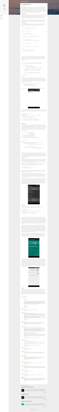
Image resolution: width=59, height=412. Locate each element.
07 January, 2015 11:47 (26, 310)
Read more (45, 392)
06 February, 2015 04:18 (26, 324)
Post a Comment (24, 382)
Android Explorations (25, 1)
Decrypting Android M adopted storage (26, 401)
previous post (26, 159)
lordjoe (24, 377)
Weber (24, 355)
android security (24, 296)
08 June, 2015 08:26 (26, 359)
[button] (21, 296)
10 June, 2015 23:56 (26, 363)
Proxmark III (35, 265)
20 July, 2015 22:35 (26, 368)
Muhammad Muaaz (26, 365)
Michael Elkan (35, 410)
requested (34, 125)
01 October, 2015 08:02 (26, 375)
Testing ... (25, 361)
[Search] (47, 2)
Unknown (25, 312)
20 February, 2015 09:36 (26, 349)
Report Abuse (1, 19)
